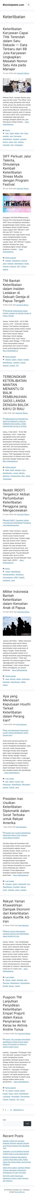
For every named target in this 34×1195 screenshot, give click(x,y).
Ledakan (16, 363)
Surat (5, 890)
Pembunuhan (15, 476)
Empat (5, 1094)
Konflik (5, 986)
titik (12, 145)
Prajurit (5, 1099)
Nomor (5, 142)
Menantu (6, 476)
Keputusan (7, 784)
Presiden (16, 887)
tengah (12, 365)
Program (13, 266)
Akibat (7, 572)
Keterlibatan (7, 139)
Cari (4, 1120)
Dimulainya (16, 261)
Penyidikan (15, 1096)
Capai (11, 133)
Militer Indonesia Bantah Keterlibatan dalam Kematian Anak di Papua (15, 600)
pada (11, 142)
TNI (17, 365)
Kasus (11, 1094)
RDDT (16, 577)
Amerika (8, 884)
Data (26, 133)
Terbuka (11, 890)
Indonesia (25, 679)
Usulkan (23, 890)
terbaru (21, 142)
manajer (16, 139)
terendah (6, 145)
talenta (5, 269)
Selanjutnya (18, 1110)
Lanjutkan (6, 1096)
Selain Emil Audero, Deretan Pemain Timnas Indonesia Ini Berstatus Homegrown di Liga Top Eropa (16, 1170)
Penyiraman (24, 1096)
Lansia (15, 473)
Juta (11, 136)
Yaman (17, 986)
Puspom (12, 1099)
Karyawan (17, 136)
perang (5, 787)
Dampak (20, 980)
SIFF (18, 266)
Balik (7, 470)
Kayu (24, 470)
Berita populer (10, 258)
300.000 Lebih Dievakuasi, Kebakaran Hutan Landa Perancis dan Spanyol (15, 1178)
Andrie (16, 1091)
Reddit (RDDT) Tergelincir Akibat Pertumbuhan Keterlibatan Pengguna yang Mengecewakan (16, 500)
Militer (23, 682)
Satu (15, 142)
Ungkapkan (18, 145)
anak (7, 679)
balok (12, 470)
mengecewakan (9, 574)
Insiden (26, 360)
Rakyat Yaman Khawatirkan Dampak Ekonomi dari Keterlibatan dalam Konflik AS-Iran (17, 911)
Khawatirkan (25, 983)
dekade (6, 136)
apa (6, 782)
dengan (8, 261)
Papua (22, 363)
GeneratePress (20, 1192)
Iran (22, 782)
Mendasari (26, 784)
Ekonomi (6, 983)
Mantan (22, 473)
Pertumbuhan (8, 577)
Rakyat (23, 887)
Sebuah (6, 365)
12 (11, 1110)
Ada (6, 133)
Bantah (8, 360)
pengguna (19, 574)
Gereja (19, 360)
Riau (23, 476)
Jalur (4, 264)
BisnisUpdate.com (13, 4)
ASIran (7, 980)
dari (21, 133)
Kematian (6, 682)
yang (13, 580)
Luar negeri (9, 779)
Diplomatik (22, 884)
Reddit (21, 577)
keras (16, 1094)
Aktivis (10, 1091)
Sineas (23, 266)
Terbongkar (7, 479)
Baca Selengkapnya (10, 351)
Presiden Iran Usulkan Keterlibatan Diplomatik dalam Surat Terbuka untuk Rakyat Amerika (16, 811)
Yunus (22, 1099)
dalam (17, 133)
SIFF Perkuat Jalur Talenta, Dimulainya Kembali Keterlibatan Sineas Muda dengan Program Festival (17, 170)
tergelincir (6, 580)
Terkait (11, 787)
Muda (26, 264)
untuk (17, 890)
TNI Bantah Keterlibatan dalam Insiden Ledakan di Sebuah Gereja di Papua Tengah (16, 291)
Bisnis (7, 130)
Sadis (28, 476)
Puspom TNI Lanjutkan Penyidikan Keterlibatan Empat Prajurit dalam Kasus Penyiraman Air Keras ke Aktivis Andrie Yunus (15, 1013)
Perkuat (6, 266)
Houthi (17, 782)
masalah (23, 139)
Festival (24, 261)
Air (6, 1091)
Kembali (10, 264)
